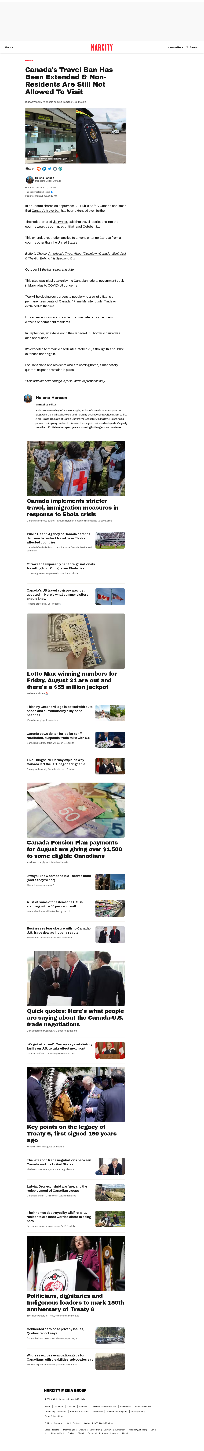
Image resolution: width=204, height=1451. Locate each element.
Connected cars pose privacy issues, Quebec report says (55, 1331)
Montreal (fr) (69, 1430)
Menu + (9, 47)
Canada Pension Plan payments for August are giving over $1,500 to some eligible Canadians (74, 849)
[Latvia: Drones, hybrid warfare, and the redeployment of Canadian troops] (110, 1192)
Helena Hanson (44, 178)
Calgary (107, 1430)
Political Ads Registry (117, 1411)
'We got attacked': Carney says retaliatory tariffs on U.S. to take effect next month (59, 1046)
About (47, 1407)
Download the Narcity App (103, 1407)
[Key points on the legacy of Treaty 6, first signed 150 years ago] (76, 1094)
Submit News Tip (143, 1407)
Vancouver (95, 1430)
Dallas (71, 1433)
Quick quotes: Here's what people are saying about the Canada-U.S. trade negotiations (75, 1017)
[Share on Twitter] (49, 169)
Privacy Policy (138, 1411)
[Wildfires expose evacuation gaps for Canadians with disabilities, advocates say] (110, 1361)
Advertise (58, 1407)
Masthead (98, 1411)
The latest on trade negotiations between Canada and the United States (59, 1162)
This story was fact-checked (38, 192)
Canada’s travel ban (46, 210)
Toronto (55, 1430)
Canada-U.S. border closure (93, 333)
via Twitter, (60, 222)
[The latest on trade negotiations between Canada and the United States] (110, 1166)
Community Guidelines (55, 1411)
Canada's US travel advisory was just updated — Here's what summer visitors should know (57, 594)
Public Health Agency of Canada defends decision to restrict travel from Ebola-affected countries (58, 538)
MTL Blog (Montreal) (104, 1423)
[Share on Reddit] (39, 169)
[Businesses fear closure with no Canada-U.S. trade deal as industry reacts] (110, 934)
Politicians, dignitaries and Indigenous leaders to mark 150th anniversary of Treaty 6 (75, 1302)
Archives (71, 1407)
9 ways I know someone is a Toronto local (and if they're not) (59, 878)
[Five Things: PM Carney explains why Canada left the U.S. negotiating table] (110, 766)
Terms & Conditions (54, 1416)
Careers (83, 1407)
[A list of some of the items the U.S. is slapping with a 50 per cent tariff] (110, 908)
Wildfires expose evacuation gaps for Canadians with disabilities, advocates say (60, 1357)
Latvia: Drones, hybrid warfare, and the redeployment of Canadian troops (57, 1188)
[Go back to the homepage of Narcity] (102, 47)
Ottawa (82, 1430)
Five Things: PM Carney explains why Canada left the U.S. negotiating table (56, 762)
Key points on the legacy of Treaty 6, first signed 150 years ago (72, 1133)
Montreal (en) (57, 1433)
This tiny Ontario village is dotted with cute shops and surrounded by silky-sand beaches (60, 711)
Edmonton (120, 1430)
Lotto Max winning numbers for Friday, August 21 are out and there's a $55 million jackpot (72, 680)
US (67, 1423)
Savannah (93, 1433)
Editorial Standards (79, 1411)
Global (87, 1423)
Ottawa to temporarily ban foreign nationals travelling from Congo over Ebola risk (61, 566)
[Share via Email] (55, 169)
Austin (115, 1433)
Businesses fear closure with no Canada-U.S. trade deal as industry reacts (59, 930)
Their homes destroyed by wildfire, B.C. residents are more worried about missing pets (59, 1217)
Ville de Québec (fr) (138, 1430)
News (29, 60)
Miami (81, 1433)
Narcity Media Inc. (78, 1399)
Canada (58, 1423)
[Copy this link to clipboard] (60, 169)
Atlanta (105, 1433)
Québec (76, 1423)
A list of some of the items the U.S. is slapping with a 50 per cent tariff (55, 904)
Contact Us (125, 1407)
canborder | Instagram (37, 159)
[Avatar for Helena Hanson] (28, 398)
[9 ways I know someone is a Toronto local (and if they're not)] (110, 882)
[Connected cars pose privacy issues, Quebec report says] (110, 1335)
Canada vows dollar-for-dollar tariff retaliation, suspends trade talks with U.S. (59, 736)
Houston (126, 1433)
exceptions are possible (53, 317)
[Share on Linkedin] (44, 169)
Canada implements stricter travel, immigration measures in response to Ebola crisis (72, 507)
